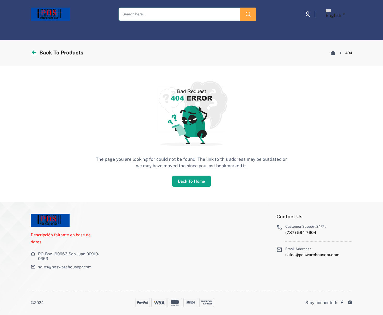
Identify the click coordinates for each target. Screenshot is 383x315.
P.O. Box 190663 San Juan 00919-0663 (69, 256)
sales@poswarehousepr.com (64, 266)
